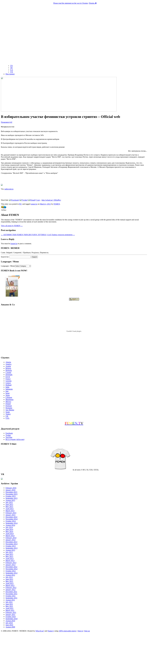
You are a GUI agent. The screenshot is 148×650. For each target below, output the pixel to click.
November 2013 (11, 544)
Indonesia (9, 389)
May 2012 (9, 581)
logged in (14, 244)
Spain (8, 412)
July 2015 (9, 502)
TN (11, 66)
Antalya (8, 364)
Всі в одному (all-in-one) (15, 439)
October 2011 (10, 596)
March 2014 (10, 536)
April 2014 (10, 534)
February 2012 (11, 588)
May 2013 (9, 556)
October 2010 (11, 617)
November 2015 (11, 494)
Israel (7, 393)
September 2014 (11, 523)
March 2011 (10, 610)
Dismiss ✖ (93, 3)
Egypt (8, 377)
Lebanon (9, 397)
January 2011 (10, 615)
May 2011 (9, 606)
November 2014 (11, 519)
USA (7, 418)
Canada (8, 373)
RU (20, 204)
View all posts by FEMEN (12, 226)
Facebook (9, 433)
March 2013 (10, 561)
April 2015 (10, 509)
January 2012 (10, 590)
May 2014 (9, 531)
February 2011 (11, 612)
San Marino (10, 410)
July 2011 (9, 602)
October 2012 (11, 571)
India (7, 387)
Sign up (87, 631)
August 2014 (10, 525)
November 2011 (11, 594)
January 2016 (10, 490)
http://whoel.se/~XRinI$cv (51, 200)
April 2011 (9, 608)
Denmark (9, 375)
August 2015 (10, 500)
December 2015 (11, 492)
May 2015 (9, 507)
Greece (8, 383)
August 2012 (10, 575)
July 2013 (9, 552)
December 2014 (11, 517)
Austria (8, 366)
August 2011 (10, 600)
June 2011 (9, 604)
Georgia (8, 381)
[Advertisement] (74, 641)
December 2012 (11, 567)
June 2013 (9, 554)
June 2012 (9, 579)
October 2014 (11, 521)
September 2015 (11, 498)
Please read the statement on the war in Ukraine (70, 3)
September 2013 (11, 548)
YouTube (9, 437)
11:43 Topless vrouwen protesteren (61, 235)
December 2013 (11, 542)
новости (34, 204)
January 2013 (10, 565)
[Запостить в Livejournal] (2, 185)
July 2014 (9, 527)
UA (11, 70)
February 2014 (11, 538)
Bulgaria (9, 370)
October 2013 (11, 546)
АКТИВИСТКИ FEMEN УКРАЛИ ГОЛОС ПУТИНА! (24, 235)
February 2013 (11, 563)
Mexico (8, 402)
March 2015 (10, 511)
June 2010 (9, 625)
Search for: (5, 257)
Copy (38, 200)
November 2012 (11, 569)
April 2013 (10, 558)
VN (11, 72)
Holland (8, 385)
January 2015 (10, 515)
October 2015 (11, 496)
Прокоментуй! (6, 122)
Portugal (9, 406)
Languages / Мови (8, 266)
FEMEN (57, 204)
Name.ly (51, 631)
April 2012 (10, 583)
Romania (9, 408)
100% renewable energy (67, 631)
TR (11, 68)
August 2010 (10, 621)
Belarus (8, 368)
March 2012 (10, 585)
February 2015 (11, 513)
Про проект (10, 74)
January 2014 (10, 540)
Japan (8, 395)
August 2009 (10, 627)
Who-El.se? (39, 631)
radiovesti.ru (8, 189)
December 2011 (11, 592)
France (8, 379)
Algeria (8, 362)
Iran (7, 391)
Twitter (8, 435)
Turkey (8, 414)
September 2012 (11, 573)
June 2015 (9, 504)
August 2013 (10, 550)
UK (7, 416)
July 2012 (9, 577)
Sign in (80, 631)
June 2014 (9, 529)
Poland (8, 404)
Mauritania (9, 399)
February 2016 (11, 488)
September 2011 (11, 598)
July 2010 (9, 623)
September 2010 (11, 619)
